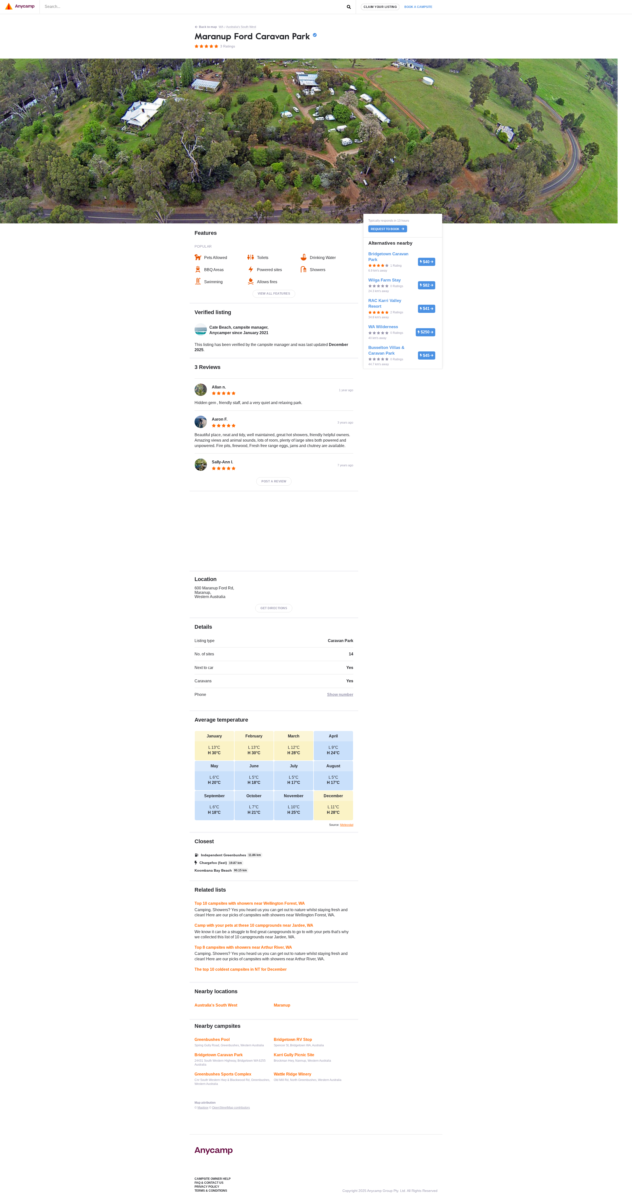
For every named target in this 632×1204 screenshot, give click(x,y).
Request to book (385, 229)
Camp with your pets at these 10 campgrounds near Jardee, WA (254, 925)
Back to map (208, 27)
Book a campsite (418, 7)
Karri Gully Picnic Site (294, 1055)
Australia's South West (241, 27)
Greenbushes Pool (212, 1039)
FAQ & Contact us (209, 1182)
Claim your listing (380, 7)
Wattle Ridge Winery (292, 1074)
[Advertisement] (274, 531)
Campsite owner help (213, 1179)
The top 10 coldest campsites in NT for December (241, 969)
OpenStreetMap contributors (231, 1107)
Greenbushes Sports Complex (223, 1074)
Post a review (273, 481)
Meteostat (346, 825)
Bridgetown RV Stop (293, 1039)
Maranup (282, 1005)
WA (221, 27)
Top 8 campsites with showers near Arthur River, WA (243, 947)
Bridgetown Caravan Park (219, 1055)
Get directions (273, 608)
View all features (274, 293)
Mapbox (203, 1107)
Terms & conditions (211, 1190)
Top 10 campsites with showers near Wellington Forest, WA (250, 903)
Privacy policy (207, 1186)
